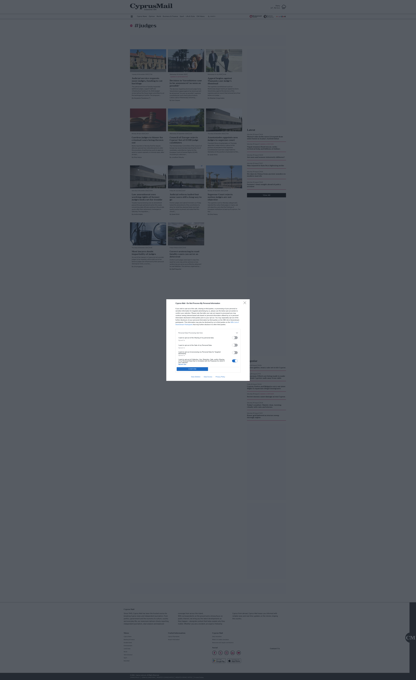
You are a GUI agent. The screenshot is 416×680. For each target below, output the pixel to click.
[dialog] (208, 340)
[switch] (235, 337)
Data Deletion (195, 377)
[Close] (245, 303)
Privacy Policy (220, 377)
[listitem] (208, 333)
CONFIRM (192, 369)
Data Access (208, 377)
